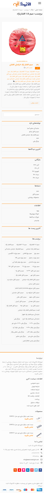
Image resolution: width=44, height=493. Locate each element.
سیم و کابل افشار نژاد (28, 76)
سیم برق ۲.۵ (26, 266)
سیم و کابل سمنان (34, 284)
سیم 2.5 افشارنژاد (24, 71)
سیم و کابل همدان (33, 301)
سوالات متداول (35, 402)
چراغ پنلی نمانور (21, 336)
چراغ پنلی (36, 141)
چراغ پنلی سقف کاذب (33, 332)
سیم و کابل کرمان (21, 301)
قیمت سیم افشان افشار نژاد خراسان (25, 79)
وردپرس (36, 220)
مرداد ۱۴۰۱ (36, 174)
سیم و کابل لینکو (34, 131)
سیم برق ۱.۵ (35, 266)
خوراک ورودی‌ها (34, 214)
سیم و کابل (29, 68)
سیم (37, 138)
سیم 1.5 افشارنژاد (34, 71)
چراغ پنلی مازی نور (33, 336)
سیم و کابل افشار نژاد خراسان (30, 279)
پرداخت (37, 399)
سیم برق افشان (27, 253)
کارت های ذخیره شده (33, 406)
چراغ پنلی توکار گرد (18, 327)
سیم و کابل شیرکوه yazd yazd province (27, 288)
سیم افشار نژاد (15, 71)
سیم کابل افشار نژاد (12, 306)
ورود (37, 211)
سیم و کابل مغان (22, 297)
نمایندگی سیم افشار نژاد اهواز (30, 314)
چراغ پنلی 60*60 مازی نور (19, 323)
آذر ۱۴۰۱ (37, 168)
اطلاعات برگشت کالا (33, 396)
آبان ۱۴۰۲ (36, 165)
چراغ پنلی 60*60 (34, 323)
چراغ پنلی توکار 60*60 (33, 327)
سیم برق (36, 253)
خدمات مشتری (34, 393)
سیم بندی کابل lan (14, 266)
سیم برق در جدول (34, 258)
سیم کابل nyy (24, 306)
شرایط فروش (35, 386)
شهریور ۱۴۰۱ (35, 171)
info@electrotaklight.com (31, 460)
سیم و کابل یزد (35, 306)
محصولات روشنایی (33, 197)
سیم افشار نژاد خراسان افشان (21, 64)
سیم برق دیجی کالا (20, 258)
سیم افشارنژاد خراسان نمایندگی (20, 74)
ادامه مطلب (34, 103)
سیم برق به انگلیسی (14, 253)
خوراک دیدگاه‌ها (34, 217)
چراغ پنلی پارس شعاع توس (31, 341)
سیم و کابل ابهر (35, 275)
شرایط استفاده (35, 389)
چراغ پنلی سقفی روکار (17, 332)
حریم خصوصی (35, 383)
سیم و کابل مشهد (34, 297)
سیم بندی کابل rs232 (33, 271)
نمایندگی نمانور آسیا (33, 128)
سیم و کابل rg (20, 271)
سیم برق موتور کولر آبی (19, 262)
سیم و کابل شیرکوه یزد (32, 292)
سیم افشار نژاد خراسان (32, 249)
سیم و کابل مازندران (18, 292)
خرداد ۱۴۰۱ (36, 178)
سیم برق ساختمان (34, 262)
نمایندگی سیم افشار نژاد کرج (23, 81)
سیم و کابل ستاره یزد (13, 279)
